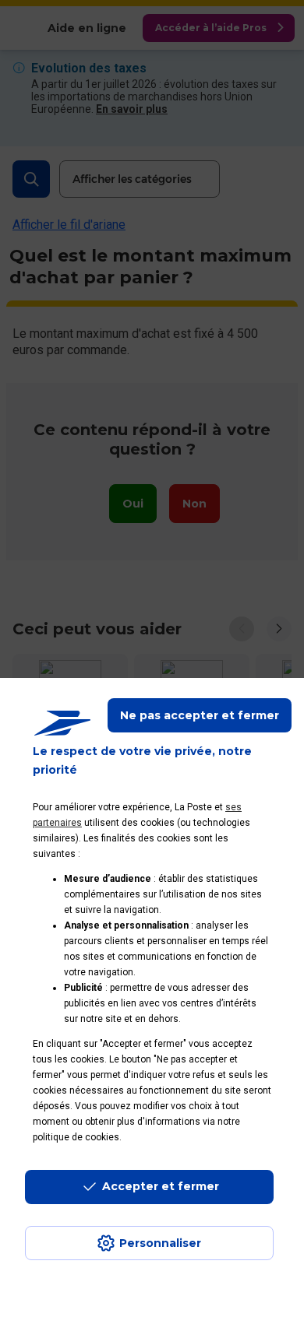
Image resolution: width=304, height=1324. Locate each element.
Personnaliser (160, 1243)
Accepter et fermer (160, 1186)
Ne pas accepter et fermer (199, 715)
